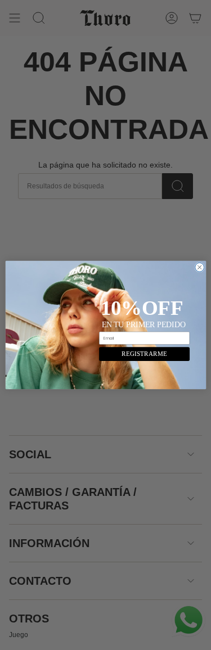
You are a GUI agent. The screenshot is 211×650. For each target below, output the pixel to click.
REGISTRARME (144, 353)
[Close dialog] (199, 267)
